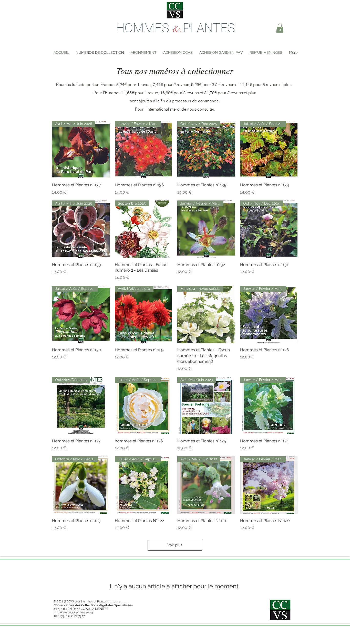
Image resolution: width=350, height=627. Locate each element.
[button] (280, 28)
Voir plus (174, 545)
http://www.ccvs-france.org (73, 612)
